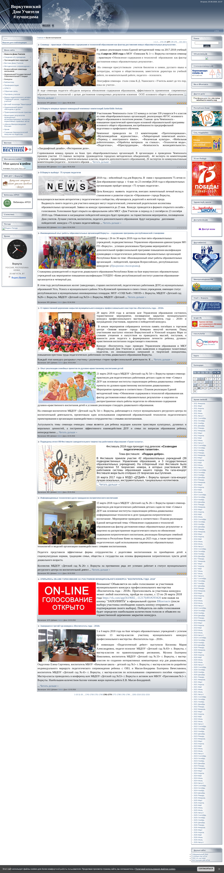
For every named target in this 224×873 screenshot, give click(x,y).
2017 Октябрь (199, 581)
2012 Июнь (198, 440)
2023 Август (199, 754)
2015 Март (198, 509)
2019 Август (199, 635)
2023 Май (198, 746)
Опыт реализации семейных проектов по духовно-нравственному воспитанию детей (81, 368)
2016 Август (199, 546)
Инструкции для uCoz (201, 860)
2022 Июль (198, 721)
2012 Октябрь (199, 448)
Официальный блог (200, 854)
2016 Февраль (199, 532)
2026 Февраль (199, 827)
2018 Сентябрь (200, 608)
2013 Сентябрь (200, 470)
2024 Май (198, 776)
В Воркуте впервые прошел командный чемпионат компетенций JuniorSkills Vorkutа (81, 108)
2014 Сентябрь (200, 495)
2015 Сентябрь (200, 519)
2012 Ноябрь (199, 450)
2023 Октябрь (199, 758)
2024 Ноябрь (199, 790)
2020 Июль (198, 662)
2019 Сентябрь (200, 638)
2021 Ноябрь (199, 702)
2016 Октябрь (199, 551)
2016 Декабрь (199, 556)
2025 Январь (199, 795)
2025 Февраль (199, 798)
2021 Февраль (199, 680)
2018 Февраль (199, 591)
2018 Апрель (199, 596)
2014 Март (198, 485)
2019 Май (198, 628)
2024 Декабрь (199, 793)
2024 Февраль (199, 768)
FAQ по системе (199, 858)
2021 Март (198, 682)
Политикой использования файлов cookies (155, 869)
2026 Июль (198, 840)
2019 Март (198, 623)
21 (211, 385)
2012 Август (199, 443)
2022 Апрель (199, 714)
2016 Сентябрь (200, 549)
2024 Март (198, 771)
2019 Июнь (198, 630)
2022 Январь (199, 707)
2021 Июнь (198, 689)
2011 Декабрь (199, 426)
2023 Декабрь (199, 763)
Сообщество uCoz (199, 856)
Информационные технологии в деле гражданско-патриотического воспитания (79, 498)
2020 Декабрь (199, 675)
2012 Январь (199, 428)
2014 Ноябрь (199, 500)
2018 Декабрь (199, 615)
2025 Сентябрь (200, 815)
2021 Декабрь (199, 704)
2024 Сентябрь (200, 786)
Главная (46, 25)
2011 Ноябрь (199, 423)
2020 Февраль (199, 650)
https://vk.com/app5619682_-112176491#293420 (132, 597)
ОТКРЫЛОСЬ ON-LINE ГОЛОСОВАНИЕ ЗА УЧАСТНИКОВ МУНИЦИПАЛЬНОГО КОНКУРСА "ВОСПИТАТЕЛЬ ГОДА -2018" (98, 579)
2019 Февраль (199, 620)
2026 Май (198, 835)
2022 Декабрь (199, 734)
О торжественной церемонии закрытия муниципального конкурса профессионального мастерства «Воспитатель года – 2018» (102, 308)
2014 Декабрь (199, 502)
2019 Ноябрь (199, 643)
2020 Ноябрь (199, 672)
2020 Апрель (199, 655)
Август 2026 (213, 370)
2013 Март (198, 458)
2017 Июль (198, 574)
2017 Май (198, 569)
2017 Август (199, 576)
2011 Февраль (199, 403)
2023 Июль (198, 751)
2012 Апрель (199, 435)
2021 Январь (199, 677)
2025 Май (198, 805)
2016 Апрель (199, 537)
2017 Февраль (199, 561)
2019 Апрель (199, 625)
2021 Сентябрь (200, 697)
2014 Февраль (199, 482)
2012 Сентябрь (200, 445)
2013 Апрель (199, 460)
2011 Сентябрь (200, 418)
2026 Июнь (198, 837)
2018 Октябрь (199, 611)
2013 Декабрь (199, 477)
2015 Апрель (199, 512)
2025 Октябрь (199, 818)
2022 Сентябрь (200, 726)
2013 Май (198, 463)
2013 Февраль (199, 455)
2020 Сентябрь (200, 667)
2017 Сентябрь (200, 578)
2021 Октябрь (199, 699)
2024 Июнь (198, 778)
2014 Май (198, 490)
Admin (60, 103)
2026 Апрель (199, 832)
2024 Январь (199, 766)
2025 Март (198, 800)
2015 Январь (199, 505)
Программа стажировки (125, 265)
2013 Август (199, 468)
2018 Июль (198, 603)
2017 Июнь (198, 571)
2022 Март (198, 712)
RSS (217, 31)
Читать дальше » (47, 97)
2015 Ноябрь (199, 524)
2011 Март (198, 406)
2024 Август (199, 783)
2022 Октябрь (199, 729)
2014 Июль (198, 492)
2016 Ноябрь (199, 554)
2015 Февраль (199, 507)
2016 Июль (198, 544)
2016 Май (198, 539)
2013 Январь (199, 453)
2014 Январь (199, 480)
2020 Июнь (198, 660)
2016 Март (198, 534)
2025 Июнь (198, 808)
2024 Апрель (199, 773)
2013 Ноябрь (199, 475)
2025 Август (199, 813)
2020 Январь (199, 648)
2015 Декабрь (199, 527)
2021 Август (199, 694)
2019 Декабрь (199, 645)
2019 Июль (198, 633)
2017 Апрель (199, 566)
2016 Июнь (198, 542)
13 (207, 382)
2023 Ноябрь (199, 761)
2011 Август (199, 416)
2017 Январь (199, 559)
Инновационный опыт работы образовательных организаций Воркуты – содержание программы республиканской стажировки (102, 233)
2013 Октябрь (199, 472)
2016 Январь (199, 529)
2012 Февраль (199, 431)
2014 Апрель (199, 487)
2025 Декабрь (199, 823)
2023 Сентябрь (200, 756)
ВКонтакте (164, 601)
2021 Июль (198, 692)
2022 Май (198, 717)
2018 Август (199, 606)
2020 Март (198, 652)
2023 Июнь (198, 749)
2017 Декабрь (199, 586)
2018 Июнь (198, 601)
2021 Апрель (199, 684)
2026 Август (199, 842)
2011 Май (197, 411)
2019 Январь (199, 618)
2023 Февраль (199, 739)
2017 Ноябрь (199, 583)
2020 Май (198, 657)
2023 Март (198, 741)
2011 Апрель (199, 408)
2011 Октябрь (199, 421)
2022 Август (199, 724)
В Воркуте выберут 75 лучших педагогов (60, 172)
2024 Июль (198, 781)
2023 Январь (199, 736)
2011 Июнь (198, 413)
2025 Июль (198, 810)
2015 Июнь (198, 517)
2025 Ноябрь (199, 820)
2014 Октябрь (199, 497)
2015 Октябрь (199, 522)
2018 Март (198, 593)
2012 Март (198, 433)
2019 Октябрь (199, 640)
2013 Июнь (198, 465)
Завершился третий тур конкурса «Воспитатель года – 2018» (70, 626)
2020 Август (199, 665)
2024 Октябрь (199, 788)
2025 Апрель (199, 803)
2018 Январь (199, 588)
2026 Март (198, 830)
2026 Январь (199, 825)
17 (195, 385)
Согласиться (206, 869)
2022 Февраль (199, 709)
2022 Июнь (198, 719)
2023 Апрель (199, 744)
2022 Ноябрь (199, 731)
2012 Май (198, 438)
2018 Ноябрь (199, 613)
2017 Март (198, 564)
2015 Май (198, 514)
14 (211, 382)
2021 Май (198, 687)
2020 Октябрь (199, 670)
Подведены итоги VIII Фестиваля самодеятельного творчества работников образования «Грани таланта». (92, 442)
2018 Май (198, 598)
